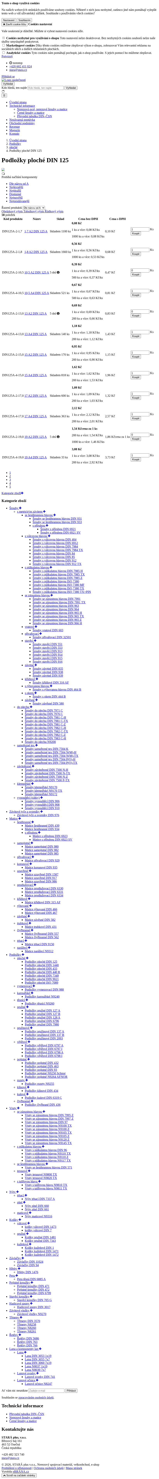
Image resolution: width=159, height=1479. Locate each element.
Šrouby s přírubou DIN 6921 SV (60, 532)
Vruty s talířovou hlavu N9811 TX (46, 1188)
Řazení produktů (12, 207)
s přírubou (39, 525)
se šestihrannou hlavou (39, 515)
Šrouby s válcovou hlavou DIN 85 (54, 557)
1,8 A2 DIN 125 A (36, 252)
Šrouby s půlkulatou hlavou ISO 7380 (56, 581)
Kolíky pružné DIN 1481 (40, 1237)
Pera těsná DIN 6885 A (31, 1279)
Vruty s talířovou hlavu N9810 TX (46, 1185)
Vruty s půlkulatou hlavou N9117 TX (48, 1160)
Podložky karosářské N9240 (42, 996)
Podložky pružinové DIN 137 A (44, 1031)
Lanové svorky (26, 1373)
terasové (22, 1171)
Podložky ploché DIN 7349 (42, 975)
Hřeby (13, 1268)
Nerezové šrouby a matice (25, 1417)
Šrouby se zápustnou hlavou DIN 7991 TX (59, 602)
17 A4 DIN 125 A (35, 416)
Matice (13, 818)
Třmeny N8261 (26, 1331)
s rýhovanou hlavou (37, 686)
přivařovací (32, 633)
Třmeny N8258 (26, 1324)
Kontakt (14, 133)
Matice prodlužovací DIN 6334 (44, 895)
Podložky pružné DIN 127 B (42, 1014)
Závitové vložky (19, 1310)
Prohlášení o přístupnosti (17, 1468)
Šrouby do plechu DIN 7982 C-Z (45, 734)
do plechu (23, 707)
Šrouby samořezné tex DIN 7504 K (46, 748)
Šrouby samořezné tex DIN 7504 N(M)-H (50, 752)
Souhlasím (24, 20)
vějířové (22, 1041)
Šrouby (14, 508)
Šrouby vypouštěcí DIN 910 (42, 808)
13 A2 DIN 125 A (35, 313)
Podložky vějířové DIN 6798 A (44, 1052)
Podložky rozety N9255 (39, 1083)
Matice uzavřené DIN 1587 (41, 874)
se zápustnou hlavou (37, 595)
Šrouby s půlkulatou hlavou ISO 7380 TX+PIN (62, 591)
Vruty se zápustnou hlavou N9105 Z (47, 1136)
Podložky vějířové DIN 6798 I (43, 1055)
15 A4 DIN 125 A (35, 375)
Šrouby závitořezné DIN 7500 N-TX (47, 773)
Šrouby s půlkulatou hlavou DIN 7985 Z (57, 578)
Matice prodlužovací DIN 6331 (44, 891)
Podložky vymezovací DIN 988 (44, 989)
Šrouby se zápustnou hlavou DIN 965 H (57, 612)
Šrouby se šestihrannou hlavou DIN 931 (57, 518)
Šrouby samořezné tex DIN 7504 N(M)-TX (51, 755)
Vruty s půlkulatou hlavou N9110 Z (46, 1157)
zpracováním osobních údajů (36, 1397)
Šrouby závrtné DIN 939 (48, 675)
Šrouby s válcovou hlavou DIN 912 (54, 560)
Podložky (15, 954)
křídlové (30, 679)
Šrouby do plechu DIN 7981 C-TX (46, 721)
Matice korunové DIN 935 (41, 867)
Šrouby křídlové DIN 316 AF (51, 682)
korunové (23, 864)
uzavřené (23, 871)
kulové (21, 1094)
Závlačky (15, 1258)
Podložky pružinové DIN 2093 (44, 1038)
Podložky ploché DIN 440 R (42, 972)
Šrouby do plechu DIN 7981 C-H (45, 717)
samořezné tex (26, 745)
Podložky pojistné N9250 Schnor (45, 1073)
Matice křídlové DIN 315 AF (42, 902)
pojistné (22, 1059)
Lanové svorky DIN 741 (40, 1376)
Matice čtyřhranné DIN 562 (42, 937)
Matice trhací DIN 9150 (39, 944)
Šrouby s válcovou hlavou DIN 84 (54, 553)
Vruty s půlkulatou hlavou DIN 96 (46, 1150)
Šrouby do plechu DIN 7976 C (44, 714)
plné (20, 1202)
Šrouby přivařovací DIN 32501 (52, 637)
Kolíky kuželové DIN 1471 (42, 1251)
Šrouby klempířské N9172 (41, 794)
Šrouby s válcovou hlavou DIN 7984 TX (58, 550)
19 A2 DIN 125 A (35, 436)
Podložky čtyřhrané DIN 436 (42, 1104)
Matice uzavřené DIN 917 (41, 878)
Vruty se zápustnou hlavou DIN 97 (46, 1122)
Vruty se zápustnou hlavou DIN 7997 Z (49, 1118)
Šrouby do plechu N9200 (40, 741)
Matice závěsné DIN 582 (40, 919)
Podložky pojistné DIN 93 (41, 1069)
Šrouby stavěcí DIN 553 (47, 647)
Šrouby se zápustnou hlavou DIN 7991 (56, 598)
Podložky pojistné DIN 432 (42, 1062)
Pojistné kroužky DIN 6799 (34, 1293)
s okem (29, 693)
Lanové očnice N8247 (38, 1383)
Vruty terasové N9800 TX (41, 1174)
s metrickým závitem (30, 511)
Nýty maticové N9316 (38, 1216)
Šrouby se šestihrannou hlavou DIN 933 (57, 522)
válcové (22, 1223)
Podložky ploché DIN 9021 (42, 979)
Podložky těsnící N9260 (39, 1003)
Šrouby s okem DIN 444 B (49, 696)
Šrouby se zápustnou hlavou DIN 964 (56, 609)
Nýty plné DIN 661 (37, 1209)
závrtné (30, 665)
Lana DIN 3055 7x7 (37, 1359)
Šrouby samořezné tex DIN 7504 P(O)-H (50, 759)
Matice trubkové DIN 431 (41, 926)
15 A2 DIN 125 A (35, 354)
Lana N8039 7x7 (35, 1369)
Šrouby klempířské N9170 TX (43, 790)
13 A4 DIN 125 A (35, 334)
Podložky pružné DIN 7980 (42, 1024)
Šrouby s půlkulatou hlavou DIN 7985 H (58, 571)
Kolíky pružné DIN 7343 (40, 1240)
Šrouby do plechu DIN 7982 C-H (45, 728)
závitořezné (24, 766)
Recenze (14, 126)
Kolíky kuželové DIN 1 (39, 1247)
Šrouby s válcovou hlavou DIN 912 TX (57, 564)
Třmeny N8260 (26, 1328)
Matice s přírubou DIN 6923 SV (52, 839)
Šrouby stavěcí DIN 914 (47, 654)
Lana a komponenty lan (24, 1349)
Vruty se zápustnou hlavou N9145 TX (48, 1143)
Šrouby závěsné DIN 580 (48, 703)
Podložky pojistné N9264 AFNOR (46, 1076)
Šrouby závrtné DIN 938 (48, 672)
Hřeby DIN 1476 (27, 1272)
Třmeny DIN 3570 (28, 1321)
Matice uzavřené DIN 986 (41, 881)
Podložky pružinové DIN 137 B (44, 1035)
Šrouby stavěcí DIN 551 (47, 644)
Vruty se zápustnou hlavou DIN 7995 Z (49, 1115)
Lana (20, 1352)
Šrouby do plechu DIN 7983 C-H (45, 738)
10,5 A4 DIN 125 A (36, 293)
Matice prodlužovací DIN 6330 (44, 888)
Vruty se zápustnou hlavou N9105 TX (48, 1132)
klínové (22, 1087)
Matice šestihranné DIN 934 (42, 829)
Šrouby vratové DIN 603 (48, 630)
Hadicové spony (19, 1303)
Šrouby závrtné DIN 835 (48, 668)
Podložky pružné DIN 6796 (42, 1021)
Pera (12, 1275)
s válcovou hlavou (36, 536)
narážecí (22, 947)
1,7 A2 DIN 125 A (36, 231)
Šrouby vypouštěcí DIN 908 (42, 804)
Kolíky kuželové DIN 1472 (42, 1254)
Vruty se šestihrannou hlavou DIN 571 (48, 1167)
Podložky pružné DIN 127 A (42, 1010)
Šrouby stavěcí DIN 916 (47, 661)
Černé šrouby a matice (30, 112)
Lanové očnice (26, 1380)
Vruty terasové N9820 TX (41, 1178)
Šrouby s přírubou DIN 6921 (58, 529)
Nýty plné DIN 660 (37, 1205)
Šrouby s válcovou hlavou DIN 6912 (55, 543)
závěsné (30, 700)
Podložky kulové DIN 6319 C (43, 1097)
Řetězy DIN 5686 (28, 1338)
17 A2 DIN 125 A (35, 395)
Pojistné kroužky (20, 1282)
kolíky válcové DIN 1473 (40, 1226)
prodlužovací (25, 885)
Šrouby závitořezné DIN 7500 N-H (46, 769)
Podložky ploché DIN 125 (41, 961)
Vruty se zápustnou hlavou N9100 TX (48, 1125)
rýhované (23, 905)
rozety (21, 1080)
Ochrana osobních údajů (49, 1468)
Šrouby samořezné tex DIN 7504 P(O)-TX (51, 762)
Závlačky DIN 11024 (30, 1261)
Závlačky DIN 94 (28, 1265)
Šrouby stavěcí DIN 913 (47, 651)
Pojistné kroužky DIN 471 (33, 1286)
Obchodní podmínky (22, 123)
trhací (21, 940)
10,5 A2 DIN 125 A (36, 272)
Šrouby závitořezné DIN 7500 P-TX (47, 780)
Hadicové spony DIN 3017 (33, 1307)
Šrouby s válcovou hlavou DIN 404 (54, 539)
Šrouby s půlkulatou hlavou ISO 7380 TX (58, 588)
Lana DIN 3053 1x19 (38, 1355)
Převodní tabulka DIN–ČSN (34, 116)
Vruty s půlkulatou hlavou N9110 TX (48, 1153)
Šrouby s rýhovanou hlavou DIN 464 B (57, 689)
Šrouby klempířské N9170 (41, 787)
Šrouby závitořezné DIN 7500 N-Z (46, 776)
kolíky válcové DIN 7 (38, 1230)
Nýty (12, 1192)
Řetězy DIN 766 (27, 1345)
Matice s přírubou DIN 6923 (50, 836)
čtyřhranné (24, 930)
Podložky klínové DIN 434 (41, 1090)
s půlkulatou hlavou (37, 567)
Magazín (14, 130)
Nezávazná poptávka (22, 119)
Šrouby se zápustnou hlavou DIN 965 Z (57, 619)
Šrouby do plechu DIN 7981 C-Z (45, 724)
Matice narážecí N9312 (39, 951)
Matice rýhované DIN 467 (41, 912)
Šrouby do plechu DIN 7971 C (44, 710)
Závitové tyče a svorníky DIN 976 (38, 815)
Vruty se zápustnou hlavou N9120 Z (47, 1139)
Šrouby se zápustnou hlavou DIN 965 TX (58, 616)
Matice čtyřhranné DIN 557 (42, 933)
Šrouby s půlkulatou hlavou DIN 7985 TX (59, 574)
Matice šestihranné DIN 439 (42, 825)
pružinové (23, 1028)
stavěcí (29, 640)
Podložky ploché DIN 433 (41, 968)
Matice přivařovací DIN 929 (42, 860)
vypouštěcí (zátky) (28, 797)
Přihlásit (71, 1390)
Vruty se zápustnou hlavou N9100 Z (47, 1129)
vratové (30, 626)
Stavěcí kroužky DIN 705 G (34, 1300)
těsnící (21, 1000)
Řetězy (14, 1335)
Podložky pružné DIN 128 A (42, 1017)
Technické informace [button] (22, 105)
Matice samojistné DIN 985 (42, 853)
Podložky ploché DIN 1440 (42, 965)
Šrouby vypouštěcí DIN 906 (42, 801)
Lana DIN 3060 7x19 (38, 1362)
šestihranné (24, 822)
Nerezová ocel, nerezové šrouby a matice (42, 109)
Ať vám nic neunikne (15, 1390)
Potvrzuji (7, 56)
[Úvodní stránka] (14, 80)
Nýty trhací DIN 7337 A (40, 1198)
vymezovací (25, 986)
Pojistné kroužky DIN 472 (33, 1289)
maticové (23, 1212)
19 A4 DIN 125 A (35, 457)
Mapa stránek (74, 1468)
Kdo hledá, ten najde (14, 87)
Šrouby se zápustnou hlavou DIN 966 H (57, 623)
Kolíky (14, 1219)
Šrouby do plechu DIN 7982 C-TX (46, 731)
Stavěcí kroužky (19, 1296)
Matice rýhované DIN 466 (41, 909)
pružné (21, 1007)
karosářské (24, 993)
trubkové (23, 923)
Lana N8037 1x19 (36, 1366)
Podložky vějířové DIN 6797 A (44, 1045)
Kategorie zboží (11, 493)
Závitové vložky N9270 (31, 1314)
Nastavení (9, 20)
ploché (21, 958)
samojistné (24, 843)
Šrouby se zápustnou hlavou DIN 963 (56, 605)
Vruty (13, 1108)
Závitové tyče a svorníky (24, 811)
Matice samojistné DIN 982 (42, 850)
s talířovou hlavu (27, 1181)
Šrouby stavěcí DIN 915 (47, 658)
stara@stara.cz (10, 1458)
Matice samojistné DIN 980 (42, 846)
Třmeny (14, 1317)
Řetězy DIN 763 (27, 1342)
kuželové (23, 1244)
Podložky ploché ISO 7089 (41, 982)
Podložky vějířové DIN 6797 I (43, 1048)
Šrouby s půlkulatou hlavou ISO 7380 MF (58, 584)
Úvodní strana (18, 102)
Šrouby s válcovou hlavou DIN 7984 (55, 546)
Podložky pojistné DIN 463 (42, 1066)
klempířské (24, 783)
